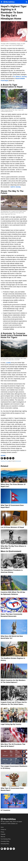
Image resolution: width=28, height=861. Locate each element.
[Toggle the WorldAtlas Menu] (1, 2)
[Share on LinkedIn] (13, 458)
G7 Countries (5, 810)
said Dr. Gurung (15, 187)
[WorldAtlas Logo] (9, 2)
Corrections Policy (5, 841)
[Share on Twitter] (7, 458)
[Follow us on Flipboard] (2, 849)
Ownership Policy (5, 843)
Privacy (2, 831)
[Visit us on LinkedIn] (14, 849)
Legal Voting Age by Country (11, 724)
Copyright (3, 834)
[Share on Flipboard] (2, 458)
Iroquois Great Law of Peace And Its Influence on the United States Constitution (14, 704)
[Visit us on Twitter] (8, 849)
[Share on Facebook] (5, 458)
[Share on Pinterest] (10, 458)
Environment (18, 461)
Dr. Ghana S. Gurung (20, 76)
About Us (3, 836)
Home (2, 827)
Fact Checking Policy (6, 839)
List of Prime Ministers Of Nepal (12, 527)
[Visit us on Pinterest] (11, 849)
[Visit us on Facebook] (5, 849)
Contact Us (3, 829)
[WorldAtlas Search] (26, 2)
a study (8, 362)
